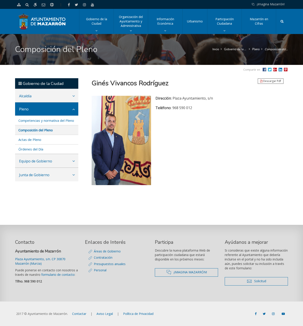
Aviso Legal (104, 314)
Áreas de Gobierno (107, 251)
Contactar (79, 314)
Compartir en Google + (275, 69)
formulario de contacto (58, 274)
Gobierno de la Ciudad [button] (100, 25)
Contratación (103, 257)
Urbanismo (195, 21)
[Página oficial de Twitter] (265, 313)
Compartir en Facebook (264, 69)
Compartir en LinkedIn (280, 69)
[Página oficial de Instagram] (274, 313)
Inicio (215, 49)
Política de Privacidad (138, 314)
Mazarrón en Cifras (259, 21)
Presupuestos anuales (110, 264)
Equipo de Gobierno (35, 161)
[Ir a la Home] (42, 21)
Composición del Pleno (276, 49)
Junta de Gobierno (34, 174)
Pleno (256, 49)
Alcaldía (25, 96)
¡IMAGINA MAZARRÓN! (194, 272)
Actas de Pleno (29, 139)
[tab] (46, 95)
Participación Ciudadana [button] (228, 25)
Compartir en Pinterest (285, 69)
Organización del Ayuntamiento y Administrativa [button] (133, 24)
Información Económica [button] (169, 25)
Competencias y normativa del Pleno (46, 120)
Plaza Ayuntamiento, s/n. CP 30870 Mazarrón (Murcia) (40, 261)
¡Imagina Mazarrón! (271, 4)
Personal (100, 270)
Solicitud (269, 281)
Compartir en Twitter (270, 69)
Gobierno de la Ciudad (235, 49)
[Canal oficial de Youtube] (283, 313)
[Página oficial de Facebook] (256, 313)
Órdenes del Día (30, 149)
